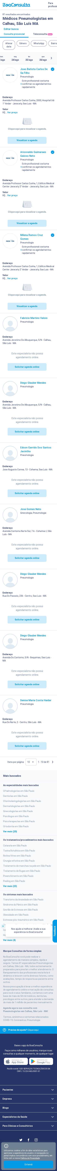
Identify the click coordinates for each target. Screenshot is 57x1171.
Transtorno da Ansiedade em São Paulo (23, 899)
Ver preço (12, 112)
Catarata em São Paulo (15, 845)
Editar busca (11, 29)
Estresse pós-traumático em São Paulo (23, 920)
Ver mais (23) (10, 886)
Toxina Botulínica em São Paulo (19, 850)
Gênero (23, 43)
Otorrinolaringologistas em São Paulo (22, 801)
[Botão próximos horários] (51, 58)
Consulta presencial (14, 34)
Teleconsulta (42, 34)
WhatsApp (39, 43)
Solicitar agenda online (27, 367)
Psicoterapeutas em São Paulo (19, 821)
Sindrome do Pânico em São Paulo (20, 904)
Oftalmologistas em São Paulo (18, 791)
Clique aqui (23, 1030)
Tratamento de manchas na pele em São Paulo (27, 866)
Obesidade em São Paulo (15, 915)
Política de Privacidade (30, 1158)
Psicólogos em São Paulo (16, 816)
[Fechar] (3, 926)
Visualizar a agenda (27, 140)
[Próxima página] (52, 762)
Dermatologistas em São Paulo (19, 806)
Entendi (28, 1164)
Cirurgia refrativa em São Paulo (19, 861)
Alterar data (8, 45)
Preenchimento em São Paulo (18, 876)
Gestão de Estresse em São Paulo (20, 909)
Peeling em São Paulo (14, 881)
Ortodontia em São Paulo (16, 826)
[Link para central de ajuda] (4, 1030)
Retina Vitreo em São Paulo (17, 855)
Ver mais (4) (9, 940)
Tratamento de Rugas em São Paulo (21, 871)
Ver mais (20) (10, 831)
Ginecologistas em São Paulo (18, 811)
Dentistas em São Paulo (15, 796)
